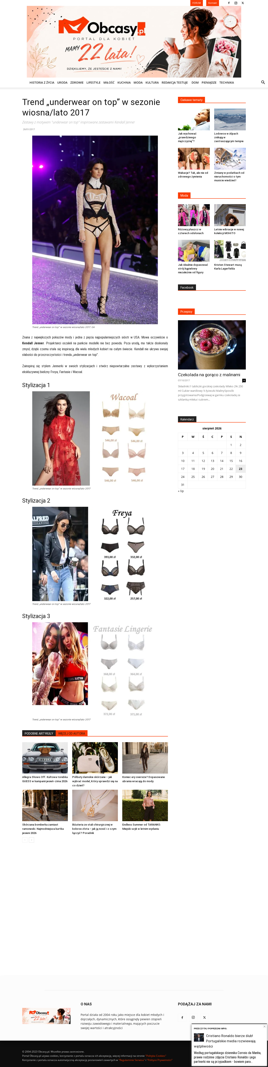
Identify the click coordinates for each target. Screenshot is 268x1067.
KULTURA (152, 82)
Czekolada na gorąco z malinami (209, 374)
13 (212, 461)
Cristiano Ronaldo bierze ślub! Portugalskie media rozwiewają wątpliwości (224, 1041)
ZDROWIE (77, 82)
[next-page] (31, 840)
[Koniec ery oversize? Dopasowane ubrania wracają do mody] (145, 758)
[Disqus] (95, 909)
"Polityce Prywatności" (160, 1060)
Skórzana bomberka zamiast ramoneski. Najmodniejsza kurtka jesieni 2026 (43, 829)
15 (231, 461)
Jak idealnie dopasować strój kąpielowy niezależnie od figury (193, 268)
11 (193, 461)
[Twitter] (243, 3)
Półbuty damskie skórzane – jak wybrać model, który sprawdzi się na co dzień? (95, 781)
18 (193, 469)
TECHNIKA (226, 82)
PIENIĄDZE (209, 82)
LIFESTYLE (93, 82)
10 (182, 461)
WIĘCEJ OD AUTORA (71, 733)
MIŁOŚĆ (109, 82)
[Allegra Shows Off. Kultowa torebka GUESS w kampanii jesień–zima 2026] (45, 758)
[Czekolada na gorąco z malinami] (212, 344)
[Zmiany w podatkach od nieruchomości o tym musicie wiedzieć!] (230, 159)
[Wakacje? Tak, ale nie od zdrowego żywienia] (194, 159)
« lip (181, 491)
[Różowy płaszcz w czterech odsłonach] (194, 215)
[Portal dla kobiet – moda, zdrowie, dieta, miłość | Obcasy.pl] (134, 42)
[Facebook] (229, 3)
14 (221, 461)
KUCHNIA (124, 82)
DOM (195, 82)
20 (212, 469)
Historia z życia (42, 82)
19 (203, 469)
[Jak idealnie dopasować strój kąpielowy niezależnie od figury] (194, 251)
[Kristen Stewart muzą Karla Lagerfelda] (230, 251)
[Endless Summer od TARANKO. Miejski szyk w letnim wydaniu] (145, 805)
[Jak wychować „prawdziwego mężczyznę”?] (194, 119)
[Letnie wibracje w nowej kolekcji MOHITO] (230, 215)
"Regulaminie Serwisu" (132, 1060)
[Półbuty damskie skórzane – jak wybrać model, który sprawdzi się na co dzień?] (95, 758)
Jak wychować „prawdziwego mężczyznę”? (187, 137)
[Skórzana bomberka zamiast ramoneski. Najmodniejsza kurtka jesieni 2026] (45, 805)
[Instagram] (236, 3)
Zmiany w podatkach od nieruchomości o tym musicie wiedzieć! (229, 176)
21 (221, 469)
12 (203, 461)
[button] (263, 83)
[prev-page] (24, 840)
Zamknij (264, 1026)
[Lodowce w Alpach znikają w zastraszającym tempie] (230, 119)
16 (240, 461)
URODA (62, 82)
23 (240, 469)
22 (231, 469)
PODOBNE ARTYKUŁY (39, 733)
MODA (138, 82)
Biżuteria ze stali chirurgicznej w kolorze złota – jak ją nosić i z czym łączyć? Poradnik (94, 829)
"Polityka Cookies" (155, 1056)
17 (182, 469)
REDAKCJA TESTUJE (175, 82)
